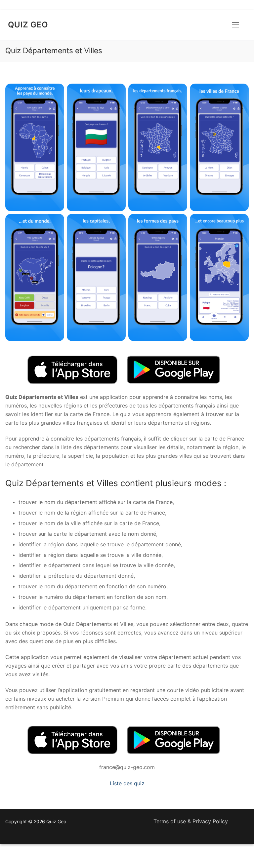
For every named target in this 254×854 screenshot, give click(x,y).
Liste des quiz (127, 783)
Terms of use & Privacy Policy (190, 821)
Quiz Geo (28, 24)
